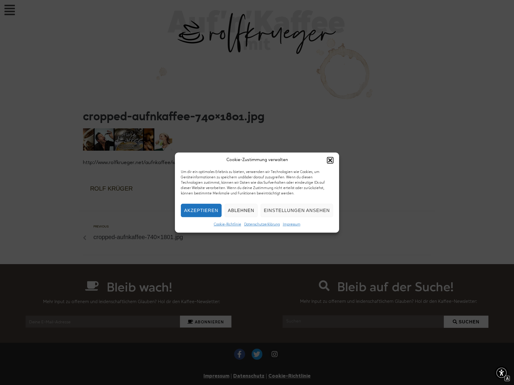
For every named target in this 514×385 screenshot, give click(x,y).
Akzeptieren (201, 210)
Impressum (291, 224)
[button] (330, 160)
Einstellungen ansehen (297, 210)
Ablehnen (241, 210)
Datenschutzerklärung (262, 224)
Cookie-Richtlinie (227, 224)
